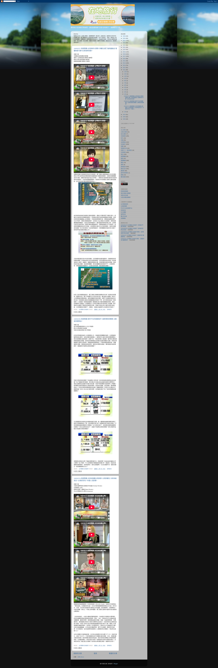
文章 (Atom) (81, 657)
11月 (125, 74)
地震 (122, 146)
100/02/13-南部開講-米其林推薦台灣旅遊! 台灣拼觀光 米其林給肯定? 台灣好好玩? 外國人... (134, 108)
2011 (124, 69)
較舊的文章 (113, 653)
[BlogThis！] (76, 312)
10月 (125, 76)
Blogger (116, 663)
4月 (125, 89)
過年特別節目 (124, 172)
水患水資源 (124, 132)
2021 (124, 47)
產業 (122, 164)
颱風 (122, 174)
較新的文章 (78, 653)
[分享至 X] (78, 312)
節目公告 (123, 168)
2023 (124, 42)
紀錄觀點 (123, 218)
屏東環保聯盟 (124, 191)
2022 (124, 45)
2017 (124, 56)
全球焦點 (123, 142)
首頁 (95, 653)
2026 (124, 36)
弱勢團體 (123, 156)
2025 (124, 38)
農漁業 (122, 170)
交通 (122, 140)
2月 (125, 94)
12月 (125, 71)
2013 (124, 65)
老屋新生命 (124, 148)
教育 (122, 162)
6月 (125, 85)
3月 (125, 92)
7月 (125, 83)
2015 (124, 60)
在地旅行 (123, 144)
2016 (124, 58)
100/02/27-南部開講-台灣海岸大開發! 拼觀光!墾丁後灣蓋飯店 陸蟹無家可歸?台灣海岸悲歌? (134, 98)
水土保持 (123, 130)
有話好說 (123, 210)
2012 (124, 67)
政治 (122, 154)
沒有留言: (109, 309)
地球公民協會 (124, 195)
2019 (124, 52)
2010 (124, 114)
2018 (124, 54)
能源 (122, 158)
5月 (125, 87)
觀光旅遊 (123, 177)
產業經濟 (123, 166)
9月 (125, 78)
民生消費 (123, 134)
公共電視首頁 (124, 204)
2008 (124, 119)
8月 (125, 80)
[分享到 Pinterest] (81, 312)
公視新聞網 (124, 206)
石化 (122, 138)
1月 (125, 111)
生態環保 (123, 136)
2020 (124, 49)
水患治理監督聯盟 (125, 197)
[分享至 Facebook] (79, 312)
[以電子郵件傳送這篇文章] (74, 312)
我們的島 (123, 214)
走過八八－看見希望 (126, 150)
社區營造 (123, 152)
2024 (124, 40)
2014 (124, 63)
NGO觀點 (123, 212)
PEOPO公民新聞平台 (126, 208)
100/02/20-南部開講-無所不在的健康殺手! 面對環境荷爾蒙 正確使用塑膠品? (134, 103)
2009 (124, 116)
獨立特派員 (124, 216)
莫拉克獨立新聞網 (125, 193)
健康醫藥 (123, 160)
